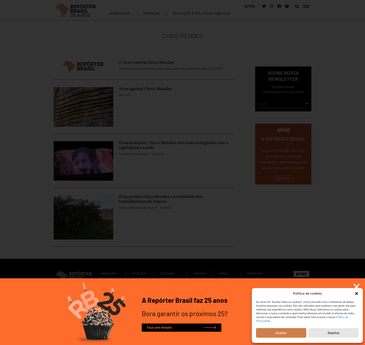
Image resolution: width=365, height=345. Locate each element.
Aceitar (281, 333)
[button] (356, 293)
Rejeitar (334, 333)
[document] (182, 172)
